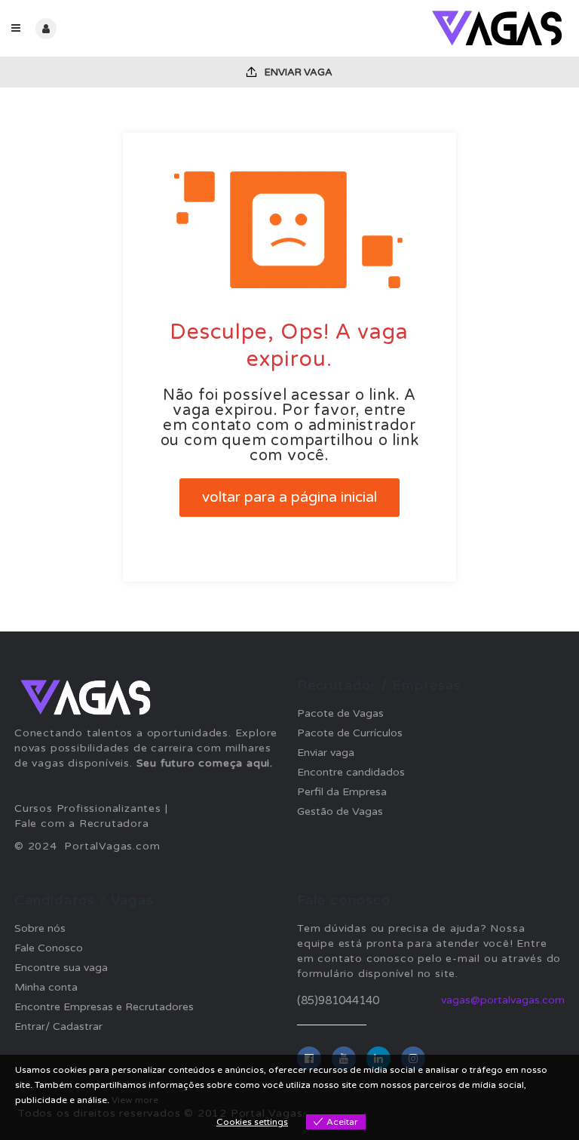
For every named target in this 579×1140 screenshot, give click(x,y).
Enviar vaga (297, 72)
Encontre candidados (351, 772)
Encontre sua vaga (61, 967)
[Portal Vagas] (429, 28)
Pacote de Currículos (350, 733)
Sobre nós (40, 928)
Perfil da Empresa (342, 791)
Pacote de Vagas (340, 713)
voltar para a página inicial (289, 497)
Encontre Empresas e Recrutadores (104, 1006)
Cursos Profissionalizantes (87, 808)
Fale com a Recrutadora (81, 823)
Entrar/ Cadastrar (58, 1026)
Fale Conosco (48, 948)
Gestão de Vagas (340, 811)
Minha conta (46, 987)
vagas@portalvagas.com (503, 1000)
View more (135, 1100)
